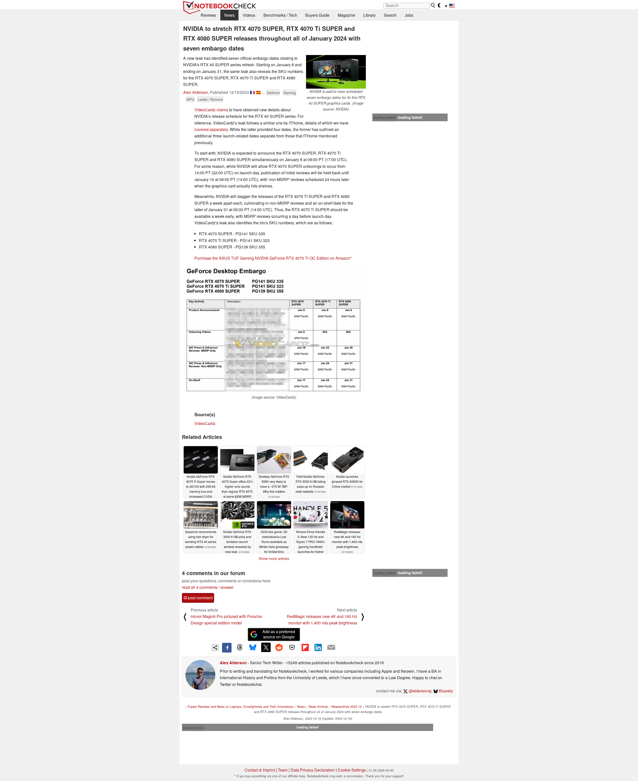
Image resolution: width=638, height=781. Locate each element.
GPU (190, 99)
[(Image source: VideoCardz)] (274, 329)
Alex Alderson (195, 92)
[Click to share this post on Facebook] (227, 647)
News (229, 15)
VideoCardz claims (211, 110)
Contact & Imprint (259, 770)
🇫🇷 (252, 92)
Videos (249, 15)
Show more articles (274, 558)
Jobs (409, 15)
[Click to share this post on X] (266, 647)
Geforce (273, 92)
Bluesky (445, 691)
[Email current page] (331, 647)
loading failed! (385, 117)
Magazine (346, 15)
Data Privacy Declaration (313, 770)
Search (390, 15)
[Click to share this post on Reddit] (279, 647)
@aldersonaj (419, 691)
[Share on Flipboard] (305, 647)
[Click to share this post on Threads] (239, 647)
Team (283, 770)
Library (369, 15)
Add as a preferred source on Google (278, 634)
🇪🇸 (258, 92)
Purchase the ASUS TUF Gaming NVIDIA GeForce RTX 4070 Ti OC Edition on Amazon (272, 258)
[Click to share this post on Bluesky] (252, 647)
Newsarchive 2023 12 (346, 706)
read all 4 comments (200, 587)
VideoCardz (205, 423)
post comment (200, 598)
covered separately (211, 129)
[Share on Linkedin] (318, 647)
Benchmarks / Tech (280, 15)
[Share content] (215, 647)
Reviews (208, 15)
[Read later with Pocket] (292, 647)
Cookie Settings (352, 770)
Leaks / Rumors (210, 99)
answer (227, 587)
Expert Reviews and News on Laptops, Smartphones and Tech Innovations (240, 706)
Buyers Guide (317, 15)
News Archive (318, 706)
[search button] (433, 5)
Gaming (289, 92)
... (263, 92)
